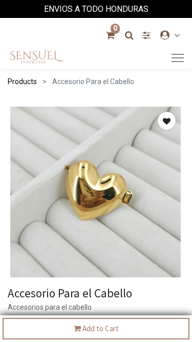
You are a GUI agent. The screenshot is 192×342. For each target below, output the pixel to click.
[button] (167, 121)
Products (22, 81)
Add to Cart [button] (100, 328)
